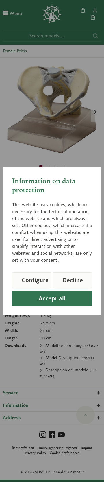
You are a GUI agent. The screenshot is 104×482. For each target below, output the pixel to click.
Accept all (52, 298)
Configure (35, 280)
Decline (72, 280)
